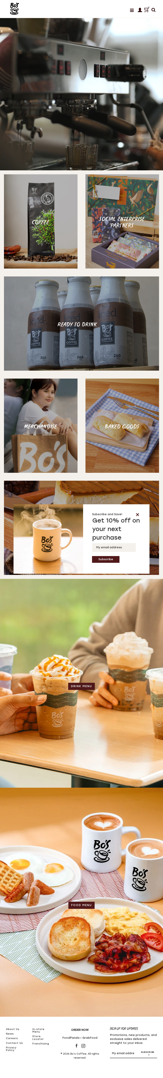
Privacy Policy (11, 1049)
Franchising (40, 1043)
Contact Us (14, 1043)
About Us (12, 1029)
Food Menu (81, 905)
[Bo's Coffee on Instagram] (83, 1045)
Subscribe (147, 1052)
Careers (12, 1038)
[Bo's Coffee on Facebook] (77, 1045)
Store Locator (38, 1037)
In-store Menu (38, 1030)
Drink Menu (81, 686)
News (10, 1033)
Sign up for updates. (124, 1029)
